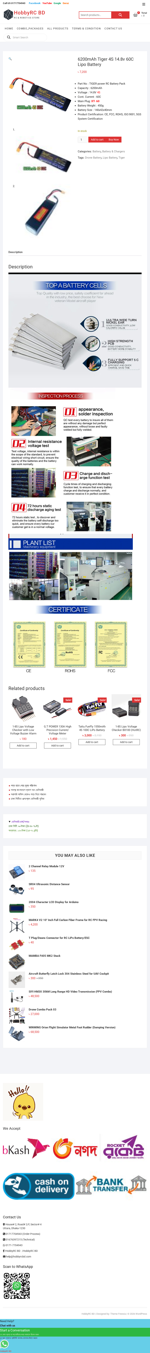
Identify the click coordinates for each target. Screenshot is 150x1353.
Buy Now (114, 139)
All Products (57, 28)
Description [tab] (15, 252)
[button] (10, 58)
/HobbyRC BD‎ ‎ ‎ (13, 1250)
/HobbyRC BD (30, 1250)
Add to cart (97, 139)
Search (120, 15)
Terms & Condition (86, 28)
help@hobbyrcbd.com (18, 1256)
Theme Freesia (118, 1313)
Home (9, 28)
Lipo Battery (110, 157)
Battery (97, 151)
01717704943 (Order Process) (22, 1233)
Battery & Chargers (113, 151)
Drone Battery (93, 157)
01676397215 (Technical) (20, 1239)
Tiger (122, 157)
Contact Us (113, 28)
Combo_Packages (30, 28)
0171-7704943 (13, 1245)
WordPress (141, 1313)
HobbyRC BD (29, 13)
